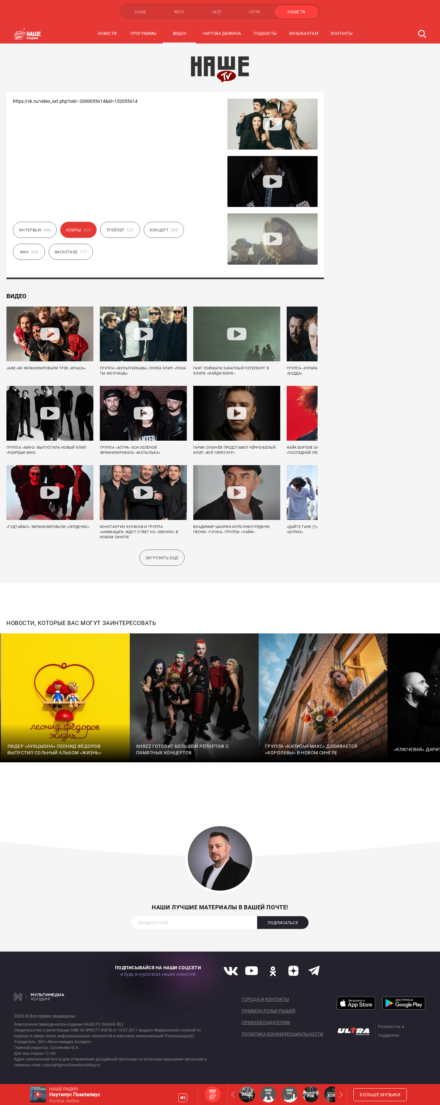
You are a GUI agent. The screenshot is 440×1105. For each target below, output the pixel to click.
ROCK (179, 12)
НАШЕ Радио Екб (290, 1094)
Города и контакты (265, 999)
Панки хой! (332, 1094)
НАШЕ (140, 12)
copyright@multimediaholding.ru (71, 1065)
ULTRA (255, 12)
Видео (180, 33)
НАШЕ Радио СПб (268, 1094)
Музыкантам (303, 33)
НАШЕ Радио (213, 1094)
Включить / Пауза (38, 1094)
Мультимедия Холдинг (39, 996)
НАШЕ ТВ (296, 12)
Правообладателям (266, 1022)
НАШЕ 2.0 (247, 1094)
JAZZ (216, 12)
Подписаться (283, 923)
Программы (143, 33)
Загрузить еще (162, 558)
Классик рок (311, 1094)
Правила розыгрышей (268, 1010)
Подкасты (265, 33)
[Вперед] (339, 1094)
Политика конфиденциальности (282, 1034)
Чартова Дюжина (222, 33)
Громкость (183, 1098)
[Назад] (234, 1094)
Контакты (342, 33)
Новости (107, 33)
